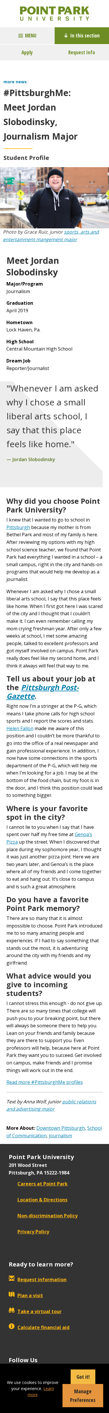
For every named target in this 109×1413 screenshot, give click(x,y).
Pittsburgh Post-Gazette (42, 691)
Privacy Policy (33, 1231)
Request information (42, 1279)
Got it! (83, 1376)
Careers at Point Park (42, 1184)
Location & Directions (42, 1200)
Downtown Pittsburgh (60, 1128)
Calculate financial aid (43, 1327)
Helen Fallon (19, 728)
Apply (27, 52)
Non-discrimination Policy (47, 1215)
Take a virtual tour (39, 1311)
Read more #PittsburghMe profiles (44, 1082)
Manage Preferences (83, 1395)
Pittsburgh (18, 527)
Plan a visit (30, 1295)
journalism (60, 1135)
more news (15, 81)
